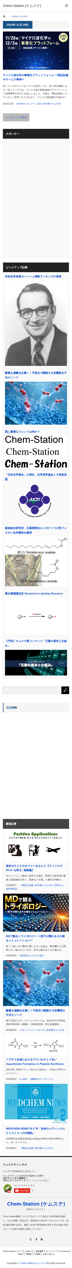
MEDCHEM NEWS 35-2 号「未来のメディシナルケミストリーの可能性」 (35, 1130)
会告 (39, 103)
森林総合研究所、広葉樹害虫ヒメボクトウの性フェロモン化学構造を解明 (36, 530)
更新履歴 (39, 1251)
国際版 (29, 1254)
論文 (41, 955)
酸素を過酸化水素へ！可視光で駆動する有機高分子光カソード (36, 375)
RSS (41, 1239)
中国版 (37, 1254)
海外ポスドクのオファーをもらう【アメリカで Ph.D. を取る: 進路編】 (34, 868)
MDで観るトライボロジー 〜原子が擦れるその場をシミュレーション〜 (35, 938)
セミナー (31, 103)
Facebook (64, 1251)
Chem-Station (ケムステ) (36, 1204)
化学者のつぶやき (52, 103)
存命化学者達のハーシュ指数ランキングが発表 (33, 276)
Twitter (20, 1254)
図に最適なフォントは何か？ (22, 431)
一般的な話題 (26, 885)
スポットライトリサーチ (32, 1030)
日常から (58, 885)
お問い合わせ (48, 1254)
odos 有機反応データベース (37, 1079)
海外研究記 (11, 889)
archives (21, 103)
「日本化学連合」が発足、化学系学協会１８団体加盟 (36, 477)
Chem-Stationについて (13, 1251)
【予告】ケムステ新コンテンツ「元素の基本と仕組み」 (36, 643)
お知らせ (29, 1251)
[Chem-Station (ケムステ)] (22, 5)
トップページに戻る (16, 117)
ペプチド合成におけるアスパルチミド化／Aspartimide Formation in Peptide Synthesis (35, 1061)
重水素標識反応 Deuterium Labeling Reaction (34, 593)
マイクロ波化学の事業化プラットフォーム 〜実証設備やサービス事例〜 (35, 77)
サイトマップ (52, 1251)
